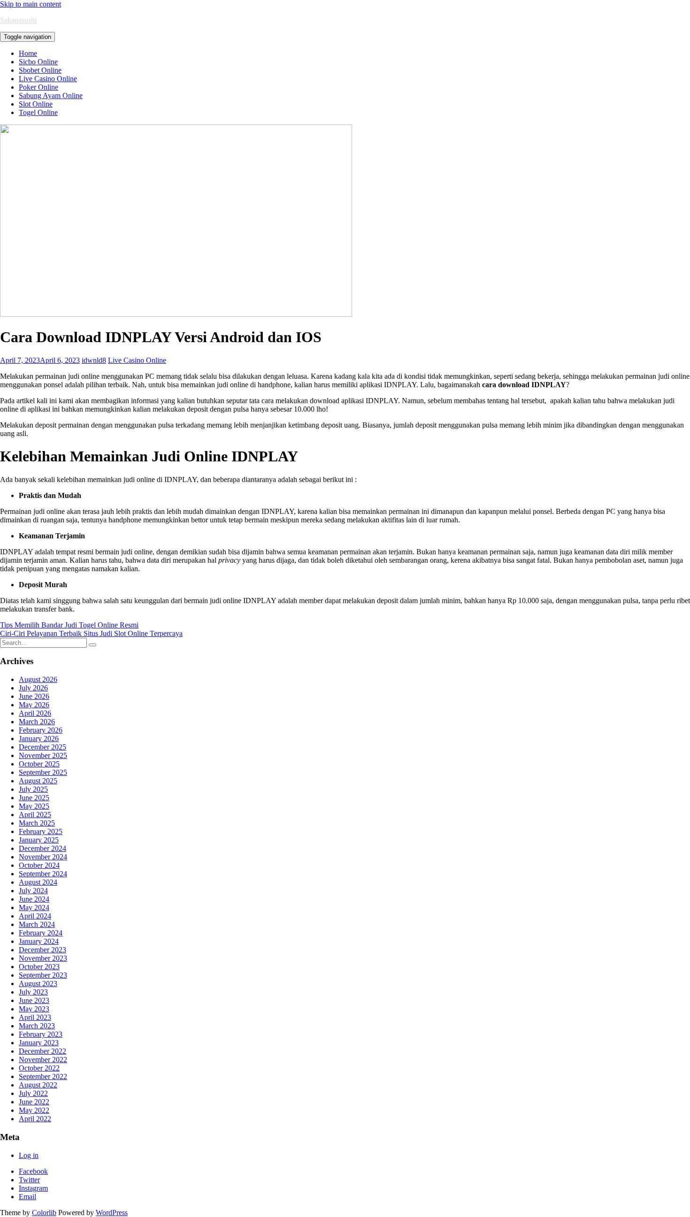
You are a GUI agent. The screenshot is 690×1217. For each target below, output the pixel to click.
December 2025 (42, 747)
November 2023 (43, 958)
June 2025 (34, 798)
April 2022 (35, 1119)
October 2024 (39, 865)
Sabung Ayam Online (51, 96)
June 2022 (34, 1102)
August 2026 (38, 679)
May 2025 (34, 806)
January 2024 (39, 941)
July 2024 (33, 891)
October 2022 (39, 1068)
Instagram (33, 1188)
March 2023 (37, 1026)
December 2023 (42, 950)
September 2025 (43, 772)
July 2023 (33, 992)
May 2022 (34, 1110)
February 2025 (40, 831)
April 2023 (35, 1017)
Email (27, 1197)
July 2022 (33, 1093)
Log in (28, 1155)
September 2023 (43, 975)
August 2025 (38, 781)
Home (28, 53)
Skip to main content (30, 4)
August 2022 (38, 1085)
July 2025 (33, 789)
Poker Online (38, 87)
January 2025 (39, 840)
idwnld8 (94, 360)
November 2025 (43, 755)
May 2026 (34, 705)
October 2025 (39, 764)
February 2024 (40, 933)
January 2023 (39, 1043)
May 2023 (34, 1009)
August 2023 (38, 983)
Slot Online (36, 104)
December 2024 (42, 848)
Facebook (33, 1171)
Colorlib (44, 1213)
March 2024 (37, 924)
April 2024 (35, 916)
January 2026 (39, 738)
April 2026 (35, 713)
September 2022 (43, 1076)
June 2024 (34, 899)
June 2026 (34, 696)
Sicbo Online (38, 62)
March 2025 (37, 823)
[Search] (92, 644)
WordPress (112, 1213)
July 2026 (33, 688)
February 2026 (40, 730)
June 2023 (34, 1000)
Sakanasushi (18, 20)
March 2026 (37, 722)
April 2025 (35, 815)
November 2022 (43, 1060)
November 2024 (43, 857)
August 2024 (38, 882)
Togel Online (38, 112)
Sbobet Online (40, 70)
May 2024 (34, 907)
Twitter (29, 1180)
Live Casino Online (48, 79)
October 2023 (39, 967)
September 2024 (43, 874)
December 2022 (42, 1051)
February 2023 (40, 1034)
